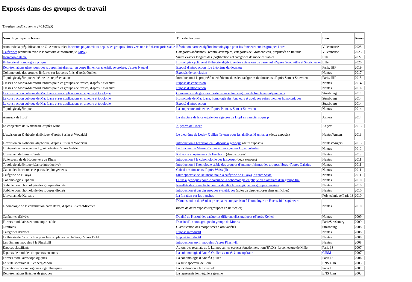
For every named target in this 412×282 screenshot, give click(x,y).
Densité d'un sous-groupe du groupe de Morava (208, 222)
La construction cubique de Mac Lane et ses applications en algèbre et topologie (57, 93)
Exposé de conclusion (191, 83)
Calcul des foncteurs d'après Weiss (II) (202, 170)
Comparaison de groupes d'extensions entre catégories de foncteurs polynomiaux (230, 93)
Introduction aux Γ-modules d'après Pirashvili (207, 242)
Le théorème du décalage (225, 67)
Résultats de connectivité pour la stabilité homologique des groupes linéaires (227, 185)
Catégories (10, 52)
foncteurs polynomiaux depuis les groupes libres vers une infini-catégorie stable (121, 47)
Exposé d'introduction (191, 67)
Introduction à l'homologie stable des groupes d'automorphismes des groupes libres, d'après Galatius (243, 164)
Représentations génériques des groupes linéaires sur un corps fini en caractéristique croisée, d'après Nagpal (75, 67)
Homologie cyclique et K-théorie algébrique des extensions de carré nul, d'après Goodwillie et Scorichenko (248, 62)
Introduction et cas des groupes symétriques (205, 190)
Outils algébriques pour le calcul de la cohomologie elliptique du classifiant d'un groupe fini (238, 180)
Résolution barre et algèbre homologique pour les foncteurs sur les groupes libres (230, 47)
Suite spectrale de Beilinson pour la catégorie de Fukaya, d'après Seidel (224, 175)
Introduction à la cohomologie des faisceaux (206, 159)
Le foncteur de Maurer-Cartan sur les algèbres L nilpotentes (217, 148)
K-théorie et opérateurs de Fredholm (200, 154)
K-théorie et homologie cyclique (24, 62)
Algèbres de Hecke (189, 126)
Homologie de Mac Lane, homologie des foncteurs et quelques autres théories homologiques (238, 98)
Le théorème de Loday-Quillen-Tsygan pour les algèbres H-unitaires (222, 134)
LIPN (81, 52)
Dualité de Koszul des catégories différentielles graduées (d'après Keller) (225, 216)
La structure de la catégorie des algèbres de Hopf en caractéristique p (222, 117)
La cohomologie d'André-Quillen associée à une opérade (214, 252)
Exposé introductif (188, 232)
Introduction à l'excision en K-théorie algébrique (208, 143)
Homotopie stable (15, 57)
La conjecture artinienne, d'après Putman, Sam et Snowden (216, 108)
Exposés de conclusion (191, 72)
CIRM (326, 252)
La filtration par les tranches (195, 195)
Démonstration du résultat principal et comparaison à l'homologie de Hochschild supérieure (237, 200)
